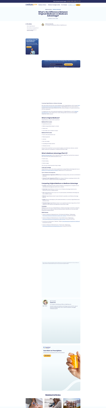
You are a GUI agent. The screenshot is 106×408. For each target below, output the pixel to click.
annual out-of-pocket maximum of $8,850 (50, 170)
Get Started (47, 355)
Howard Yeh (53, 302)
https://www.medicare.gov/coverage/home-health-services (53, 219)
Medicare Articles (42, 4)
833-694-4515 (72, 1)
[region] (32, 31)
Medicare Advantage (57, 9)
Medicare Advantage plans (47, 155)
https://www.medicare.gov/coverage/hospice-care (52, 226)
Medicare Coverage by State (54, 4)
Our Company (64, 4)
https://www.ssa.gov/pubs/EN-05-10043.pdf (71, 221)
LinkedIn (45, 305)
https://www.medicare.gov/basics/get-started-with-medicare (54, 215)
